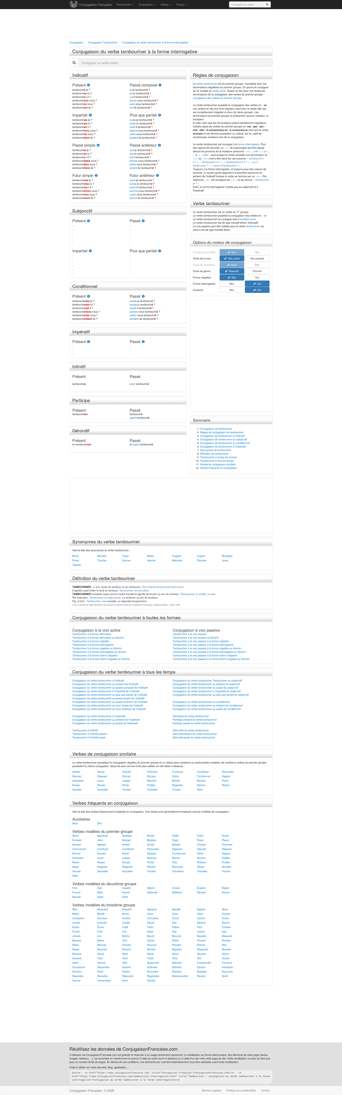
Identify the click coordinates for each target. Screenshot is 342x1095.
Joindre (76, 936)
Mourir (150, 936)
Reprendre (153, 976)
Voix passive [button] (257, 258)
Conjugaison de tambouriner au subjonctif (223, 439)
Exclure (201, 967)
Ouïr (124, 940)
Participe (81, 400)
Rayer (75, 866)
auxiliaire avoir (248, 219)
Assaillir (176, 909)
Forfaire (226, 927)
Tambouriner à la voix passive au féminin (196, 637)
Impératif (81, 331)
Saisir (100, 897)
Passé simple (83, 145)
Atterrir (151, 888)
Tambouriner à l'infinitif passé (88, 737)
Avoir (75, 823)
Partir (100, 971)
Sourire (76, 980)
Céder (175, 835)
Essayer (151, 853)
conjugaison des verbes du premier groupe (217, 98)
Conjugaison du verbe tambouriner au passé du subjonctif (205, 687)
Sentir (150, 954)
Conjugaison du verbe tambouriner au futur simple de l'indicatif (107, 705)
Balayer (176, 844)
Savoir (100, 954)
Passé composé (143, 85)
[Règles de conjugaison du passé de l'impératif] (143, 342)
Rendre (151, 949)
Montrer (201, 780)
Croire (225, 918)
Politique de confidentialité (241, 1090)
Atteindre (177, 560)
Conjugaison (146, 4)
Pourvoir (152, 945)
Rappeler (102, 866)
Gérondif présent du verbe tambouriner (195, 734)
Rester (225, 785)
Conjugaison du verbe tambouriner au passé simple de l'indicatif (108, 698)
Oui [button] (257, 277)
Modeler (151, 840)
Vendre (151, 980)
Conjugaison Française (95, 4)
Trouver (176, 789)
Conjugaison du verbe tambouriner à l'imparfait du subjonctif (207, 691)
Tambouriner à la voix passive (189, 634)
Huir (174, 931)
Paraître (76, 971)
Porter (75, 560)
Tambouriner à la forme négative (90, 641)
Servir (175, 954)
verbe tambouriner (206, 83)
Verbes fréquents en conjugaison (218, 468)
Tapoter (76, 565)
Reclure (126, 949)
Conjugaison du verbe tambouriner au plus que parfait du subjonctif (211, 694)
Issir (224, 931)
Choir (175, 913)
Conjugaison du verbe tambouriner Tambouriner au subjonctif (207, 680)
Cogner (201, 556)
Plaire (75, 945)
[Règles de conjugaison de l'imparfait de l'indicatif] (90, 115)
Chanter (126, 771)
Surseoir (77, 958)
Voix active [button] (233, 258)
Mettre (125, 936)
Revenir (201, 976)
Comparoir (78, 918)
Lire (99, 936)
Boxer (75, 556)
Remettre (102, 976)
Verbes (164, 4)
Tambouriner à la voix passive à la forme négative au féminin (207, 648)
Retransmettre (180, 976)
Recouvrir (227, 971)
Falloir (175, 927)
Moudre (76, 940)
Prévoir (201, 945)
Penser (101, 785)
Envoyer (77, 840)
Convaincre (78, 967)
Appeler (101, 844)
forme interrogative (248, 144)
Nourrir (126, 892)
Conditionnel (84, 286)
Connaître (152, 918)
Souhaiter (102, 789)
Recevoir (102, 949)
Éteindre (177, 967)
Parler (225, 780)
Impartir (126, 888)
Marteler (102, 556)
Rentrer (201, 785)
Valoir (75, 962)
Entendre (152, 967)
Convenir (227, 962)
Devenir (126, 967)
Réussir (76, 897)
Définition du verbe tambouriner (103, 578)
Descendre (103, 967)
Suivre (225, 954)
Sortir (225, 976)
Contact (265, 1090)
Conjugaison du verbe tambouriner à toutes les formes (126, 617)
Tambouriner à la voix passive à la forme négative (201, 641)
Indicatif (80, 75)
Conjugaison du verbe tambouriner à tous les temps (123, 671)
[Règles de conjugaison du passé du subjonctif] (143, 221)
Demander (228, 771)
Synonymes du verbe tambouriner (106, 541)
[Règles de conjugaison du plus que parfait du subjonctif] (159, 251)
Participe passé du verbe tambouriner (194, 723)
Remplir (201, 892)
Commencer (79, 849)
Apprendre (153, 962)
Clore (200, 913)
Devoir (150, 922)
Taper (125, 556)
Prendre (176, 945)
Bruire (125, 913)
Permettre (152, 971)
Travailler (152, 789)
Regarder (177, 785)
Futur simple (82, 175)
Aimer (75, 835)
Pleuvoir (101, 945)
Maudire (201, 936)
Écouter (151, 776)
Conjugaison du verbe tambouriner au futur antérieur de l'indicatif (109, 709)
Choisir (176, 888)
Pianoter (201, 560)
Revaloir (226, 949)
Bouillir (101, 913)
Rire (224, 945)
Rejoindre (77, 976)
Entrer (175, 776)
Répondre (127, 976)
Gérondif (80, 430)
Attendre (177, 962)
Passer (76, 785)
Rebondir (152, 892)
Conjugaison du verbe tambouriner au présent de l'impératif (105, 719)
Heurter (151, 560)
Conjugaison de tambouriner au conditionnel (225, 443)
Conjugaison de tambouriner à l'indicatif (222, 436)
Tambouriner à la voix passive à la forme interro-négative (205, 655)
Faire (150, 927)
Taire (100, 958)
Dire (174, 922)
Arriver (101, 771)
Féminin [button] (257, 271)
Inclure (201, 931)
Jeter (100, 840)
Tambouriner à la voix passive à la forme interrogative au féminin (209, 652)
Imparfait (79, 115)
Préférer (201, 862)
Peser (200, 840)
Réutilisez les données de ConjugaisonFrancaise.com (123, 1048)
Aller (74, 909)
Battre (150, 556)
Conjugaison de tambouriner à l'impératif (223, 446)
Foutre (76, 931)
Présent (79, 85)
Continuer (177, 771)
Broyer (151, 835)
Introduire (227, 967)
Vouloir (226, 958)
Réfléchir (177, 892)
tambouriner (253, 226)
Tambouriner (123, 4)
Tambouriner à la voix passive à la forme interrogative (203, 644)
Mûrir (100, 892)
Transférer (178, 871)
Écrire (100, 927)
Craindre (102, 922)
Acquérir (127, 909)
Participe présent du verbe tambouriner (195, 719)
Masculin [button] (233, 271)
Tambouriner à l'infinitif (85, 730)
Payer (175, 840)
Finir (74, 888)
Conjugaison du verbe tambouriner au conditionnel (201, 702)
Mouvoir (176, 936)
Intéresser (78, 780)
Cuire (150, 913)
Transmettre (104, 980)
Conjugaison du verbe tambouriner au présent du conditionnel (208, 705)
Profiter (151, 785)
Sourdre (201, 954)
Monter (176, 780)
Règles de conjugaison (216, 75)
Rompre (76, 954)
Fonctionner (204, 776)
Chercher (152, 771)
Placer (225, 840)
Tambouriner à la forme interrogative (93, 644)
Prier (174, 862)
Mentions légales (211, 1090)
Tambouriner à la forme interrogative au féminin (99, 652)
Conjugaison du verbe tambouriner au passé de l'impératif (105, 723)
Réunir (225, 892)
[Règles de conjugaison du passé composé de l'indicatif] (160, 85)
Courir (175, 918)
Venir (125, 980)
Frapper (176, 556)
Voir (199, 958)
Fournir (76, 892)
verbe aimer (219, 91)
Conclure (102, 918)
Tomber (126, 789)
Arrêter (76, 771)
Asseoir (201, 909)
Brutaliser (227, 556)
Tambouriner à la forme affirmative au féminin (98, 637)
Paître (175, 940)
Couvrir (201, 918)
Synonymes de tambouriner (215, 450)
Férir (199, 927)
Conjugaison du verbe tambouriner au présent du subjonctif (206, 684)
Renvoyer (177, 866)
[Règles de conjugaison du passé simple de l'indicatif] (98, 145)
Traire (150, 958)
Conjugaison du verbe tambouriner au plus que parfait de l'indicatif (109, 694)
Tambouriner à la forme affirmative (91, 634)
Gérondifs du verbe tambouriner (191, 730)
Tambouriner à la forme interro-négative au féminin (101, 659)
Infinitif (79, 366)
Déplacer (177, 849)
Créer (200, 835)
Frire (100, 931)
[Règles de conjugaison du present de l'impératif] (88, 342)
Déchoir (201, 922)
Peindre (226, 940)
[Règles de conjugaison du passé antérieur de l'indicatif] (159, 145)
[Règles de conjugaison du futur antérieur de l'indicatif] (157, 175)
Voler (200, 789)
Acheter (76, 844)
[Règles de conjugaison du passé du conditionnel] (143, 296)
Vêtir (124, 962)
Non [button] (233, 277)
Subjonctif (82, 210)
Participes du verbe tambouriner (191, 716)
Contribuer (203, 771)
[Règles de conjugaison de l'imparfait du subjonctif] (90, 251)
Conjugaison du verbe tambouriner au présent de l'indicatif (105, 684)
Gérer (200, 853)
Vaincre (101, 962)
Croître (76, 922)
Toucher (102, 560)
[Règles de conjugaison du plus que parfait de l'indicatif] (159, 115)
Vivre (175, 958)
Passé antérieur (143, 145)
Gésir (150, 931)
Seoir (125, 954)
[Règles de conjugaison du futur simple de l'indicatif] (96, 175)
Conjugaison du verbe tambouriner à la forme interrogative (134, 51)
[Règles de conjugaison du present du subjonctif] (88, 221)
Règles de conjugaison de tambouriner (222, 432)
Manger (126, 840)
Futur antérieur (142, 175)
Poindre (126, 945)
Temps (180, 4)
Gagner (226, 776)
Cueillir (126, 922)
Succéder (127, 871)
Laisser (126, 780)
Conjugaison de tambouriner (216, 428)
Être (99, 823)
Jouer (225, 560)
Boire (225, 909)
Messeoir (227, 936)
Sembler (77, 789)
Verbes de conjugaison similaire (218, 464)
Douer (225, 835)
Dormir (226, 922)
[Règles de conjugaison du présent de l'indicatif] (88, 85)
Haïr (99, 888)
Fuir (124, 931)
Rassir (75, 949)
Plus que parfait (143, 115)
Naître (100, 940)
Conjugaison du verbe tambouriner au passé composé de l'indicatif (109, 687)
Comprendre (204, 962)
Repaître (177, 949)
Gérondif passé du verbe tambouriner (194, 737)
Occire (150, 940)
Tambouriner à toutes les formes (218, 457)
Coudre (226, 913)
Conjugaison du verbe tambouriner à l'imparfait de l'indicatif (105, 691)
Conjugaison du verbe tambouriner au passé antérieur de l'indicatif (109, 702)
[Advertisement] (171, 24)
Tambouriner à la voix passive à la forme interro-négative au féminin (211, 659)
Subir (125, 897)
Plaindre (176, 971)
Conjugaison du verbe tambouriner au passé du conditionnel (207, 709)
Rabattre (202, 971)
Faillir (125, 927)
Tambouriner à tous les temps (217, 460)
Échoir (75, 927)
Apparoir (152, 909)
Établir (225, 888)
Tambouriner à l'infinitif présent (89, 734)
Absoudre (102, 909)
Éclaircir (201, 888)
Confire (126, 918)
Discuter (77, 776)
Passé (135, 220)
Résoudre (202, 949)
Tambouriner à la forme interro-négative (94, 655)
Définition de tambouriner (214, 453)
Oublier (226, 858)
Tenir (125, 958)
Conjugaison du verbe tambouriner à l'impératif (98, 716)
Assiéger (127, 835)
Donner (126, 560)
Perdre (126, 971)
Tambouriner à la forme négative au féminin (97, 648)
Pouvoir (201, 940)
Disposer (102, 776)
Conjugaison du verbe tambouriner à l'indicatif (98, 680)
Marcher (152, 780)
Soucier (76, 871)
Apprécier (102, 835)
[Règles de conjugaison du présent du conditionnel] (88, 296)
